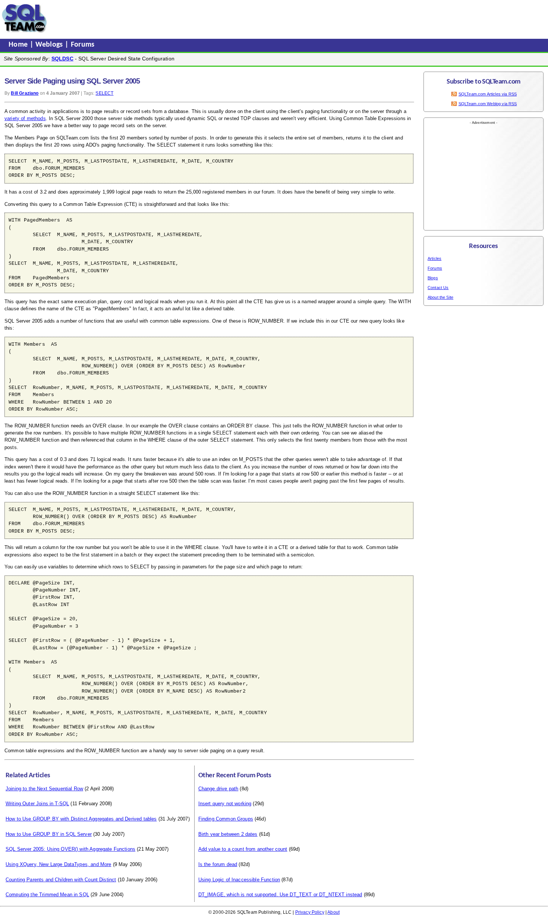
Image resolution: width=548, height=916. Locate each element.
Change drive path (218, 788)
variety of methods (25, 118)
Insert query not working (225, 803)
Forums (83, 44)
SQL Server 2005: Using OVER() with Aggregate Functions (70, 849)
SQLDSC (62, 59)
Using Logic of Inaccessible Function (239, 879)
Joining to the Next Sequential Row (44, 788)
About (333, 912)
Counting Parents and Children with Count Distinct (61, 879)
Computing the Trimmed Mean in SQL (47, 894)
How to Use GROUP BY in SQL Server (49, 834)
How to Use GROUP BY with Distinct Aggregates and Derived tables (81, 819)
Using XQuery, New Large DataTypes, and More (58, 864)
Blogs (433, 278)
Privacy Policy (309, 912)
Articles (434, 258)
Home (19, 44)
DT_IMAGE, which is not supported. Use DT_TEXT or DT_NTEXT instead (280, 894)
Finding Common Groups (225, 819)
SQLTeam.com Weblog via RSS (488, 103)
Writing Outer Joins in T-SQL (37, 803)
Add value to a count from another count (242, 849)
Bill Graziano (24, 93)
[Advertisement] (191, 18)
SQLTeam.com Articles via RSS (488, 94)
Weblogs (50, 44)
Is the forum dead (217, 864)
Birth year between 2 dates (228, 834)
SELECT (104, 93)
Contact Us (438, 287)
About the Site (440, 297)
